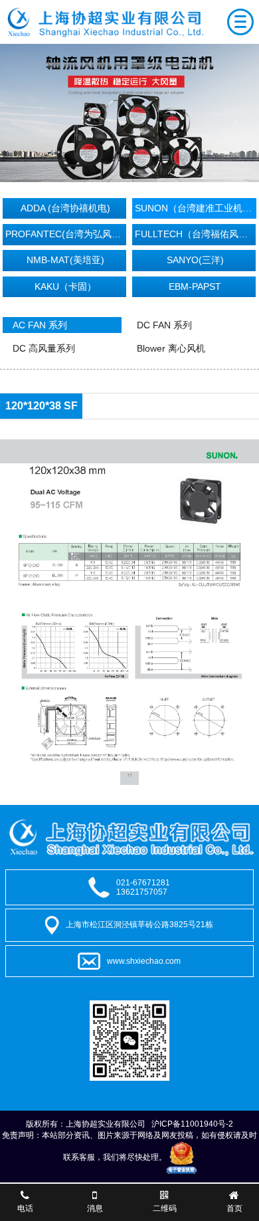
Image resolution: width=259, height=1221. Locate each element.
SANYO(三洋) (195, 260)
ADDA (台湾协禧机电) (65, 208)
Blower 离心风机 (171, 348)
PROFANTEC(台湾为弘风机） (66, 234)
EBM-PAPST (195, 286)
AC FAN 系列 (40, 325)
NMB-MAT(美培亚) (65, 260)
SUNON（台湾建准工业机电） (195, 208)
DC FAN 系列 (164, 325)
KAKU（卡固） (65, 286)
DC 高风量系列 (44, 348)
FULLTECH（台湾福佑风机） (195, 234)
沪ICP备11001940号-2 (192, 1124)
